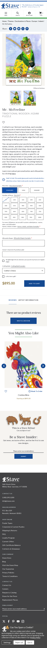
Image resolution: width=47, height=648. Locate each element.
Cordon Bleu (23, 395)
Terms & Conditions (10, 576)
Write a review (23, 321)
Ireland (40, 21)
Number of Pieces (11, 195)
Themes (11, 21)
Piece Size (12, 186)
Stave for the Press (9, 596)
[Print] (18, 28)
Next (43, 366)
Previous (4, 366)
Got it (29, 642)
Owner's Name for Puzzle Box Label (13, 250)
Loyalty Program (8, 538)
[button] (18, 14)
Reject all (19, 642)
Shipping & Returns (9, 530)
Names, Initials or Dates (22, 225)
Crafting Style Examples (18, 266)
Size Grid (17, 195)
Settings (7, 642)
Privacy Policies (8, 573)
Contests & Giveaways (11, 549)
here (14, 173)
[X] (23, 28)
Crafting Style (13, 266)
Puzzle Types (7, 523)
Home (4, 21)
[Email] (14, 28)
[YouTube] (18, 621)
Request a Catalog (9, 593)
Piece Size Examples (15, 186)
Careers (5, 589)
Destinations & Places (23, 21)
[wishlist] (3, 122)
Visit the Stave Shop (10, 565)
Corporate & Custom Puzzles (13, 527)
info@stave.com (8, 501)
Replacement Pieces (10, 600)
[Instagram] (22, 621)
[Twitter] (3, 621)
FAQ (4, 534)
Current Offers (8, 541)
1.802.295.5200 (8, 497)
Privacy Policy (35, 637)
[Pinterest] (27, 28)
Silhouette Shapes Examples (22, 238)
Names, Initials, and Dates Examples (28, 226)
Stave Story (6, 558)
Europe (34, 21)
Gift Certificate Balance (11, 545)
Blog (4, 562)
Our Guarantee (8, 569)
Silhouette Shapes (17, 238)
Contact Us (6, 585)
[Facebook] (10, 28)
